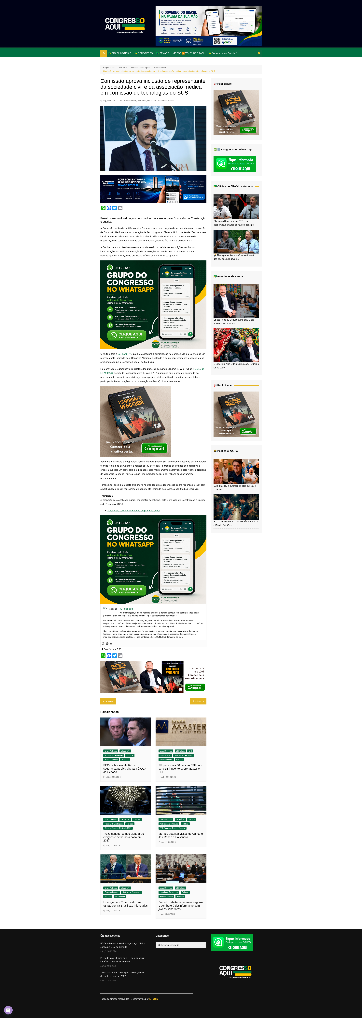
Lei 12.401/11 (124, 353)
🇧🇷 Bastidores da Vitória (228, 276)
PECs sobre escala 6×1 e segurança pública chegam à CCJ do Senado (124, 769)
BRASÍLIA (141, 100)
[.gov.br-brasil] (209, 25)
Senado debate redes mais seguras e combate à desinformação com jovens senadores (181, 906)
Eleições (137, 819)
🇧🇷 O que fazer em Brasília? (223, 53)
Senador (125, 760)
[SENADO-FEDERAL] (153, 189)
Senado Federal (111, 760)
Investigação (165, 755)
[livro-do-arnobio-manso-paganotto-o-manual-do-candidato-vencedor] (153, 676)
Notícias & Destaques (157, 100)
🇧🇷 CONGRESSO (143, 53)
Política (171, 100)
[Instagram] (103, 643)
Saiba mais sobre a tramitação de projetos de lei (133, 510)
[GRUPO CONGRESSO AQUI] (153, 304)
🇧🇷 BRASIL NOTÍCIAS (119, 53)
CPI (190, 751)
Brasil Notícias (130, 100)
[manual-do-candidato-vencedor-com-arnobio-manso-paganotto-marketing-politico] (135, 421)
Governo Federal (111, 892)
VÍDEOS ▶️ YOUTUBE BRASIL (189, 53)
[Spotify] (107, 643)
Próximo (197, 701)
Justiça (192, 819)
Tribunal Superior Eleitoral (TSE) (118, 828)
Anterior (109, 701)
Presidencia (120, 897)
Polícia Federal (166, 760)
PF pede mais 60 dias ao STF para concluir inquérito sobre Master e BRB (180, 769)
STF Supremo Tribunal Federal (172, 828)
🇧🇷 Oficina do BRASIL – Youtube (233, 186)
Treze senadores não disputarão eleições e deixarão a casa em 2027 (123, 837)
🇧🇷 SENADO (162, 53)
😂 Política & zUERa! (226, 451)
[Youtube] (111, 643)
